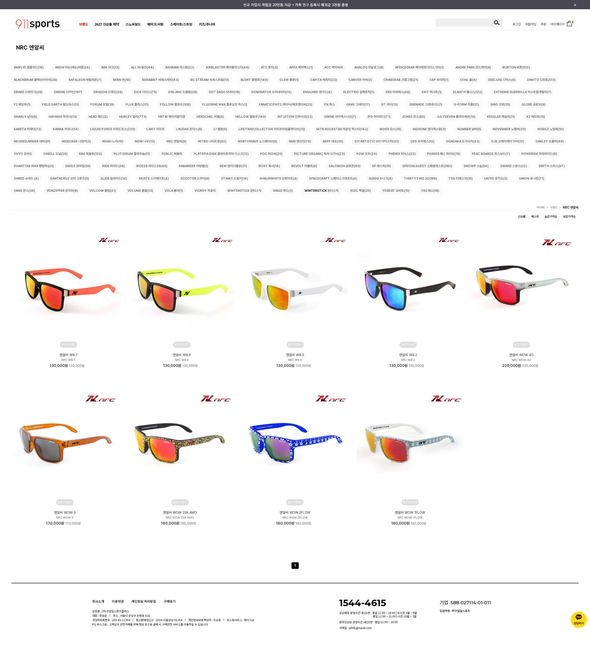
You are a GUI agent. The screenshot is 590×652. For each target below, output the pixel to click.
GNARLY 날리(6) (25, 116)
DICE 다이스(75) (145, 92)
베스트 (535, 216)
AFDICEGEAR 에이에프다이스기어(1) (419, 67)
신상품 (521, 216)
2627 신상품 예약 (107, 25)
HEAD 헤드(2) (98, 116)
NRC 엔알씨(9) (176, 141)
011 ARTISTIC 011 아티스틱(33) (377, 141)
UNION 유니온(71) (531, 178)
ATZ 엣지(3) (269, 67)
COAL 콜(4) (468, 80)
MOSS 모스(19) (390, 129)
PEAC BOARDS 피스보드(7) (491, 154)
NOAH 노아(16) (112, 141)
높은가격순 (551, 216)
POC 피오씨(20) (271, 154)
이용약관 (118, 601)
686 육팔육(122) (90, 154)
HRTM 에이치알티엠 (171, 116)
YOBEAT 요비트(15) (396, 190)
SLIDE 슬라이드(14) (113, 178)
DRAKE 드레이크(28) (28, 92)
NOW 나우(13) (145, 141)
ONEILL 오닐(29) (56, 154)
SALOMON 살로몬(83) (344, 166)
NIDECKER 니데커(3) (76, 141)
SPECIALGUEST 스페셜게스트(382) (427, 166)
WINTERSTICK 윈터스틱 (244, 190)
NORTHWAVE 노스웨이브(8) (257, 141)
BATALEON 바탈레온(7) (85, 80)
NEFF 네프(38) (333, 141)
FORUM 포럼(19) (102, 104)
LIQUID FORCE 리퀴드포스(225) (112, 129)
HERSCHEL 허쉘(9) (210, 116)
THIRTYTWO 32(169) (420, 178)
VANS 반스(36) (24, 190)
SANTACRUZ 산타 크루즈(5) (69, 178)
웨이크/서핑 (155, 25)
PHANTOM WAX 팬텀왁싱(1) (34, 166)
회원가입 (530, 24)
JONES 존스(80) (413, 116)
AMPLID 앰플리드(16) (29, 67)
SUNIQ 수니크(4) (380, 178)
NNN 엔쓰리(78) (300, 141)
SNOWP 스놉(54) (476, 166)
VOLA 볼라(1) (174, 190)
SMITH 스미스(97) (552, 166)
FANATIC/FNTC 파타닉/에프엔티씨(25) (285, 104)
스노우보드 (133, 25)
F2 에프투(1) (22, 104)
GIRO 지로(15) (500, 104)
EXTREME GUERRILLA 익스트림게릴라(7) (522, 92)
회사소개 (98, 601)
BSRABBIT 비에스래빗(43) (160, 80)
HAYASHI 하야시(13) (63, 116)
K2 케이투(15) (535, 116)
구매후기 (170, 601)
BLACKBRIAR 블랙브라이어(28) (35, 80)
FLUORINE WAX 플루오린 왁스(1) (224, 104)
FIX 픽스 (329, 104)
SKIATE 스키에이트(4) (154, 178)
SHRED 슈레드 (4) (26, 178)
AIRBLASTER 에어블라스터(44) (227, 67)
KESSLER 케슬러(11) (501, 116)
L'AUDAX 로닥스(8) (189, 129)
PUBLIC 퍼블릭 (172, 154)
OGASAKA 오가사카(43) (463, 141)
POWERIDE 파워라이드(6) (539, 154)
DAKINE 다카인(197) (68, 92)
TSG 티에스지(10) (460, 178)
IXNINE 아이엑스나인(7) (340, 116)
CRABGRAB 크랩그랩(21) (401, 80)
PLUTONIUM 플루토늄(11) (132, 154)
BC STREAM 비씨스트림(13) (209, 80)
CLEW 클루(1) (289, 80)
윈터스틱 (321, 190)
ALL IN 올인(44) (142, 67)
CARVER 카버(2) (360, 80)
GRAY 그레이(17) (358, 104)
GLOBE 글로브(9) (534, 104)
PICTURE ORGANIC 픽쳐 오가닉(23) (319, 154)
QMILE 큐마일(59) (78, 166)
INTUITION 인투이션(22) (295, 116)
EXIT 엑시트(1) (432, 92)
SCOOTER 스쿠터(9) (194, 178)
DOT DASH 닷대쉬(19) (224, 92)
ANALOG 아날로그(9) (369, 67)
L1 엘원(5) (220, 129)
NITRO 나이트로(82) (212, 141)
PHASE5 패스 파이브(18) (443, 154)
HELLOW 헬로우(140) (250, 116)
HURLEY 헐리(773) (133, 116)
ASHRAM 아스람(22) (179, 67)
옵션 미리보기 (68, 344)
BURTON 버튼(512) (516, 67)
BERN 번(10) (121, 80)
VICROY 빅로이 (205, 190)
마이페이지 (557, 24)
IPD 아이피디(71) (379, 116)
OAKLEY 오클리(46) (550, 141)
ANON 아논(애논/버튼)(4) (72, 67)
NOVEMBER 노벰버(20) (509, 129)
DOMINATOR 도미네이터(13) (271, 92)
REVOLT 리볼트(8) (304, 166)
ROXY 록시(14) (269, 166)
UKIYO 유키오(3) (495, 178)
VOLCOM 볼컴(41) (102, 190)
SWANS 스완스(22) (513, 166)
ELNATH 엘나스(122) (467, 92)
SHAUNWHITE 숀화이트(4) (279, 178)
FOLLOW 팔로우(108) (175, 104)
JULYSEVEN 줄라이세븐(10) (456, 116)
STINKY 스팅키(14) (234, 178)
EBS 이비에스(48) (398, 92)
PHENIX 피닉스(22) (402, 154)
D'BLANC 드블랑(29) (182, 92)
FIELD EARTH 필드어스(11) (60, 104)
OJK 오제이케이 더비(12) (507, 141)
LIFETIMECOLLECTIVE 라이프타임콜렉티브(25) (272, 129)
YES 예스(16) (430, 190)
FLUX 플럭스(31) (137, 104)
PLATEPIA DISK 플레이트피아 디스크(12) (221, 154)
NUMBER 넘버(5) (469, 129)
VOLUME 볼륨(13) (140, 190)
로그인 (517, 24)
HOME (541, 207)
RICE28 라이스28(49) (151, 166)
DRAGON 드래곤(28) (108, 92)
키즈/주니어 (207, 25)
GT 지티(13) (389, 104)
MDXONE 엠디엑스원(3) (429, 129)
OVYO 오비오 (23, 154)
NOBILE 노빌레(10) (550, 129)
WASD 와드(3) (283, 190)
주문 (543, 24)
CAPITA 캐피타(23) (323, 80)
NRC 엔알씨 (570, 207)
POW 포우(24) (366, 154)
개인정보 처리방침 (143, 601)
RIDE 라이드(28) (113, 166)
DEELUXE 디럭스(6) (502, 80)
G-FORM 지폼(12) (466, 104)
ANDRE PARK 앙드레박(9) (473, 67)
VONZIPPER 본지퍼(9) (62, 190)
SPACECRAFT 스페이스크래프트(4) (333, 178)
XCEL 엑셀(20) (360, 190)
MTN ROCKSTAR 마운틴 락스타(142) (342, 129)
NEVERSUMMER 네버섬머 (32, 141)
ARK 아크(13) (110, 67)
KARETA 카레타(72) (27, 129)
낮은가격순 (569, 216)
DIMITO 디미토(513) (541, 80)
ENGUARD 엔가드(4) (317, 92)
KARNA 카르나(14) (66, 129)
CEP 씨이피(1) (439, 80)
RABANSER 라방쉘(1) (193, 166)
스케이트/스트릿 (181, 25)
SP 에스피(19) (381, 166)
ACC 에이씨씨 (333, 67)
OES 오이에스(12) (422, 141)
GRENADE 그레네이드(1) (425, 104)
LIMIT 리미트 (156, 129)
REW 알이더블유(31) (233, 166)
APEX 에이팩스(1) (301, 67)
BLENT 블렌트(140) (254, 80)
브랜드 (83, 25)
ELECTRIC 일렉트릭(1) (358, 92)
